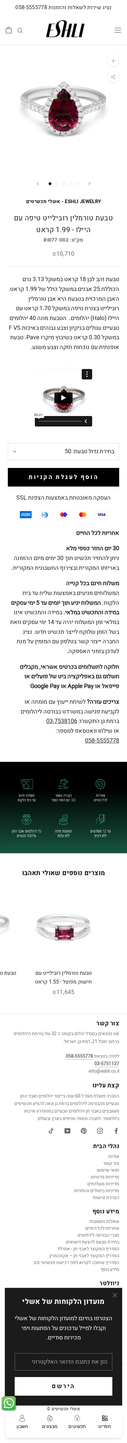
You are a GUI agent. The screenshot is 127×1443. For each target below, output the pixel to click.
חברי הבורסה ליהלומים (98, 1235)
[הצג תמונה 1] (50, 183)
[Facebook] (116, 1131)
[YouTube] (67, 1131)
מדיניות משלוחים (103, 1183)
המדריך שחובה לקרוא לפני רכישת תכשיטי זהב (76, 1262)
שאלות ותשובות (104, 1221)
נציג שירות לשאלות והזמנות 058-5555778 (63, 7)
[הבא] (90, 183)
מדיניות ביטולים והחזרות (96, 1190)
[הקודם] (38, 183)
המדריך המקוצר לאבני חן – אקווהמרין (84, 1255)
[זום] (113, 60)
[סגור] (114, 1295)
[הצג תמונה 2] (56, 183)
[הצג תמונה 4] (70, 183)
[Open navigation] (118, 30)
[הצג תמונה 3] (63, 183)
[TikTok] (51, 1131)
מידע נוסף (110, 1269)
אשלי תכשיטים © (63, 1409)
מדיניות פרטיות (105, 1177)
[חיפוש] (20, 30)
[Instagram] (100, 1131)
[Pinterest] (84, 1131)
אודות (113, 1156)
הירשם (63, 1386)
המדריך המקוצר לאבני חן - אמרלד (88, 1248)
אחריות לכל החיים (102, 1228)
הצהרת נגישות (106, 1197)
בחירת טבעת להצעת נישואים (92, 1242)
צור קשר (111, 1163)
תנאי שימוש (108, 1170)
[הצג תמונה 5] (77, 183)
